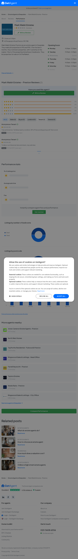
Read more (41, 291)
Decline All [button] (43, 296)
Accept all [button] (61, 296)
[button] (15, 296)
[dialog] (39, 279)
